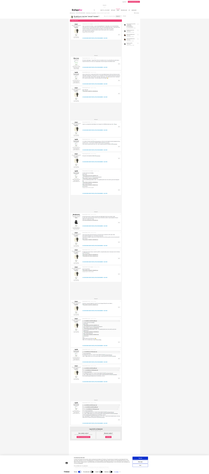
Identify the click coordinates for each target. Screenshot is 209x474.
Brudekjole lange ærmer (130, 30)
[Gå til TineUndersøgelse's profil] (125, 24)
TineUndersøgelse (130, 26)
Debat (118, 10)
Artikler (113, 10)
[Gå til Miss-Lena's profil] (76, 61)
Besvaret (86, 58)
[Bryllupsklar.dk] (77, 9)
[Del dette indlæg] (120, 23)
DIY (129, 10)
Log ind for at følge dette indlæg (110, 16)
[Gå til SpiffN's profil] (76, 76)
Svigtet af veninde (129, 43)
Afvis (140, 465)
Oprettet (86, 23)
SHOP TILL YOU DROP (105, 10)
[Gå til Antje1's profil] (71, 17)
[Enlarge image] (107, 78)
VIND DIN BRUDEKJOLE (131, 34)
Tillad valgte (140, 461)
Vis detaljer (116, 471)
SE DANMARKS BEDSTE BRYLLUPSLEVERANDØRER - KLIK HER (95, 38)
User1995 (128, 31)
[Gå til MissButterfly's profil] (76, 221)
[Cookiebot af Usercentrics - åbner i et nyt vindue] (66, 472)
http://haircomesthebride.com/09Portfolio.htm (90, 220)
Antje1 (79, 17)
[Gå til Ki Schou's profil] (125, 35)
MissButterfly (76, 214)
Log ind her (124, 1)
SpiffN (76, 72)
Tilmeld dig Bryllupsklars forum (134, 1)
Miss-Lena (76, 58)
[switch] (91, 472)
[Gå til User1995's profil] (125, 31)
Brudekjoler (124, 10)
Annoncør (134, 10)
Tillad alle (140, 458)
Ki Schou (128, 35)
